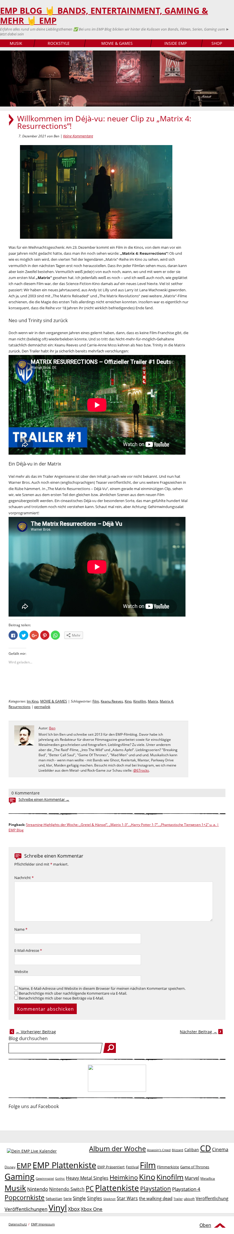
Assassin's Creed (159, 1150)
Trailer (178, 1199)
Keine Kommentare (78, 136)
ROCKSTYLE (59, 43)
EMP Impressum (43, 1224)
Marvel (192, 1178)
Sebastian (54, 1198)
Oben (205, 1225)
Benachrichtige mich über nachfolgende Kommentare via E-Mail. (73, 993)
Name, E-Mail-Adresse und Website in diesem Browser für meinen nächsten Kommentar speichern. (102, 988)
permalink (42, 706)
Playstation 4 (186, 1189)
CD (205, 1148)
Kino (128, 701)
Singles (94, 1198)
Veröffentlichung (212, 1198)
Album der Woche (117, 1148)
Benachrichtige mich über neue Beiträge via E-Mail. (61, 998)
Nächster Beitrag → (198, 1031)
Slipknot (109, 1199)
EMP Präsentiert (111, 1166)
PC (90, 1188)
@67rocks (141, 770)
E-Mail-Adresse (28, 950)
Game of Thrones (194, 1166)
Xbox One (91, 1209)
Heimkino (124, 1177)
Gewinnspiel (45, 1178)
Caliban (191, 1149)
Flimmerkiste (168, 1166)
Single (79, 1198)
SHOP (216, 43)
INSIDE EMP (175, 43)
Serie (67, 1198)
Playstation (155, 1189)
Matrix (153, 701)
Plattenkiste (117, 1187)
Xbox (74, 1208)
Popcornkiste (25, 1197)
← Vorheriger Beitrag (36, 1031)
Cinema (220, 1149)
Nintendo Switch (66, 1189)
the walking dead (155, 1198)
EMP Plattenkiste (64, 1165)
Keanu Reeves (112, 701)
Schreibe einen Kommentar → (44, 799)
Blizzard (177, 1150)
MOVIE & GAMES (117, 43)
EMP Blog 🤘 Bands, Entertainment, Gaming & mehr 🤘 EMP (104, 15)
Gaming (20, 1176)
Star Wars (127, 1198)
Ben (52, 728)
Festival (132, 1166)
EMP (24, 1165)
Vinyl (58, 1207)
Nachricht (24, 877)
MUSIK (16, 43)
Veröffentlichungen (26, 1209)
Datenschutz (18, 1224)
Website (21, 971)
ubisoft (189, 1198)
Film (95, 701)
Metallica (207, 1178)
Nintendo (37, 1189)
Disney (10, 1167)
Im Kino (33, 701)
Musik (15, 1188)
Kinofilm (139, 701)
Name (20, 929)
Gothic (60, 1178)
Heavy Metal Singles (87, 1178)
